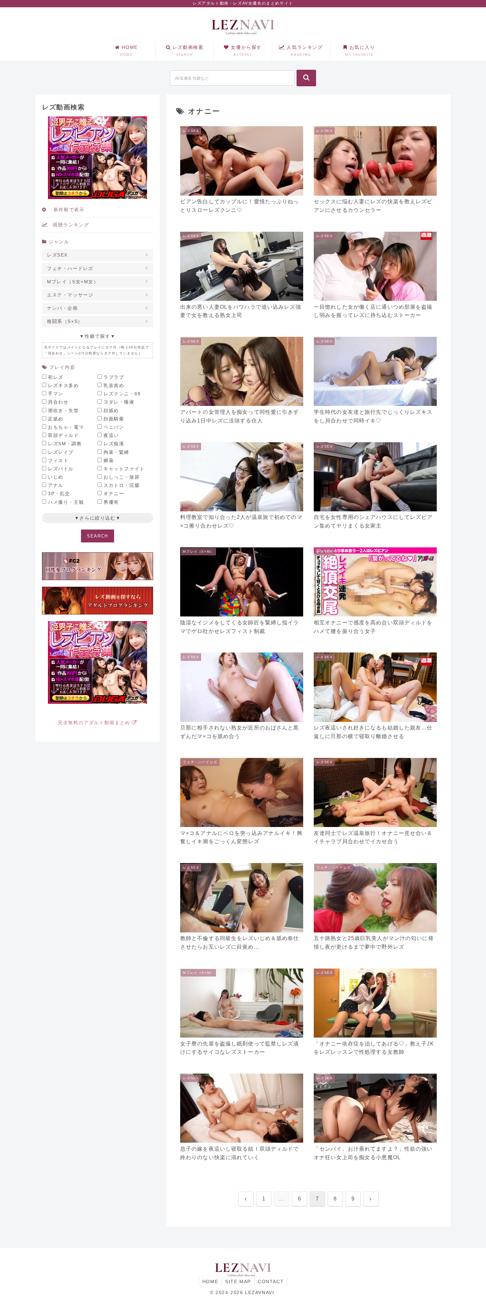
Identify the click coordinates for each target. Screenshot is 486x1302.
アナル (55, 485)
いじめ (55, 477)
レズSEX (57, 254)
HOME (210, 1281)
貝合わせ (58, 402)
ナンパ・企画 (62, 308)
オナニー (113, 493)
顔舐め (111, 410)
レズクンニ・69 (122, 393)
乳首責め (113, 385)
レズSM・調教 (65, 443)
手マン (55, 393)
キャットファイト (124, 468)
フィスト (58, 460)
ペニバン (113, 427)
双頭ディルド (63, 435)
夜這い (111, 435)
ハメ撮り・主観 (66, 502)
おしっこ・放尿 (121, 477)
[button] (306, 78)
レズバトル (61, 468)
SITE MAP (238, 1281)
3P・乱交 (59, 493)
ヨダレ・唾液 (119, 402)
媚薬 (108, 460)
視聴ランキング (68, 224)
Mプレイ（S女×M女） (73, 281)
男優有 (111, 502)
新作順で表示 (65, 209)
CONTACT (271, 1281)
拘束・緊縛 (116, 452)
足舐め (55, 418)
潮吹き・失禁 (63, 410)
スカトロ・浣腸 (121, 485)
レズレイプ (61, 452)
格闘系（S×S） (65, 321)
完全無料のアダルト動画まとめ (95, 722)
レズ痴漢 (113, 443)
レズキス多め (63, 385)
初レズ (55, 377)
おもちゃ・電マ (66, 427)
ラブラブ (113, 377)
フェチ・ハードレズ (70, 268)
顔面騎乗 (113, 418)
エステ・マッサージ (70, 294)
